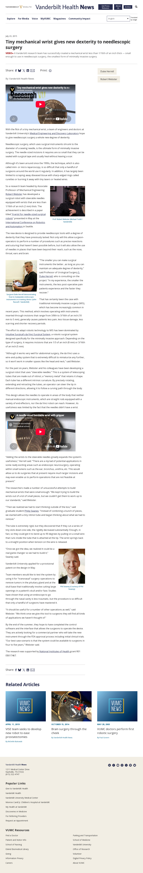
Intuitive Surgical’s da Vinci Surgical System (28, 334)
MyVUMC (46, 18)
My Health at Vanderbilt (16, 807)
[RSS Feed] (109, 765)
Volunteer (77, 853)
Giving (8, 853)
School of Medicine (81, 840)
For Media (23, 18)
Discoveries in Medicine (16, 811)
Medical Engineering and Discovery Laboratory (54, 133)
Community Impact (79, 18)
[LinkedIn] (130, 765)
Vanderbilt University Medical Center (22, 797)
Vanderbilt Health (13, 793)
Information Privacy (14, 858)
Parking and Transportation (85, 835)
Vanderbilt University (82, 844)
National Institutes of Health (54, 651)
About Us (118, 7)
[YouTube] (117, 765)
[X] (126, 765)
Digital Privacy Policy (82, 858)
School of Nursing (14, 844)
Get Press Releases (105, 7)
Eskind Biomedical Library (17, 849)
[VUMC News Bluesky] (134, 765)
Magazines (59, 18)
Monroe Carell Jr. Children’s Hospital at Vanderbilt (28, 802)
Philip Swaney (31, 510)
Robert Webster (14, 194)
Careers (9, 863)
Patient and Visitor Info (16, 840)
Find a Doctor (12, 835)
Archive (128, 7)
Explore (11, 18)
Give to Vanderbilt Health (17, 788)
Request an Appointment (17, 820)
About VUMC (78, 863)
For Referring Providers (16, 816)
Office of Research (81, 849)
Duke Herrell (107, 71)
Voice (35, 18)
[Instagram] (122, 765)
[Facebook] (113, 765)
